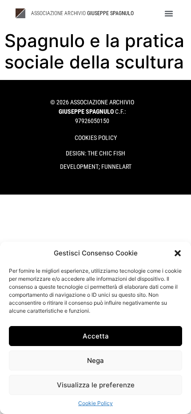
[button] (177, 253)
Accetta (96, 336)
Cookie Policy (95, 403)
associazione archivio (82, 13)
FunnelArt (116, 166)
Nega (95, 360)
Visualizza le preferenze (96, 385)
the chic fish (106, 153)
